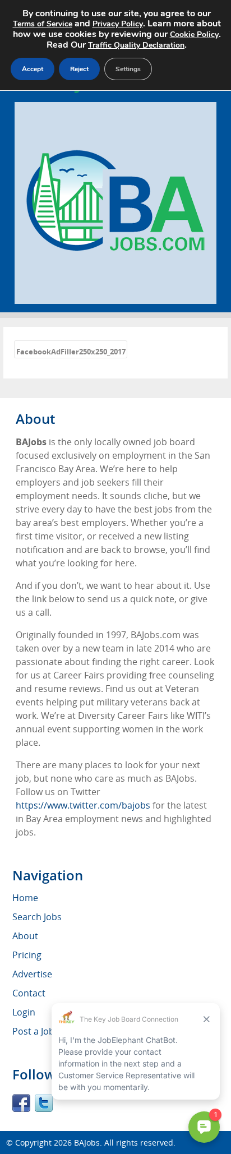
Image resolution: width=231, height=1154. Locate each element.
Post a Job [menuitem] (33, 1031)
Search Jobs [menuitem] (37, 917)
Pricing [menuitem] (26, 955)
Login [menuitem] (23, 1012)
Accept (32, 68)
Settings (128, 68)
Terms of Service (42, 24)
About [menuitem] (25, 936)
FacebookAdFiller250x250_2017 (71, 352)
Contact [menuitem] (28, 993)
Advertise (32, 974)
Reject (79, 68)
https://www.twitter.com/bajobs (83, 805)
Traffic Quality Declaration (136, 45)
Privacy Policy (118, 24)
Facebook (21, 1103)
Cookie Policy (194, 34)
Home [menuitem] (25, 898)
